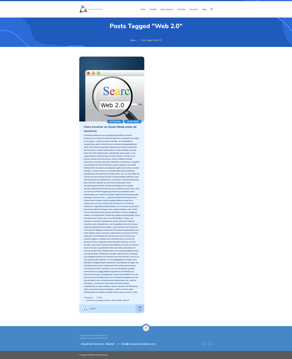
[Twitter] (203, 344)
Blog (204, 9)
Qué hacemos (167, 9)
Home (132, 40)
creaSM (93, 308)
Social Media (133, 122)
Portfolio (181, 9)
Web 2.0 (126, 300)
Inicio (143, 9)
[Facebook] (210, 344)
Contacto (193, 9)
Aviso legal (112, 355)
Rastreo (107, 300)
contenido (90, 300)
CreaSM (153, 9)
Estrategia (115, 122)
